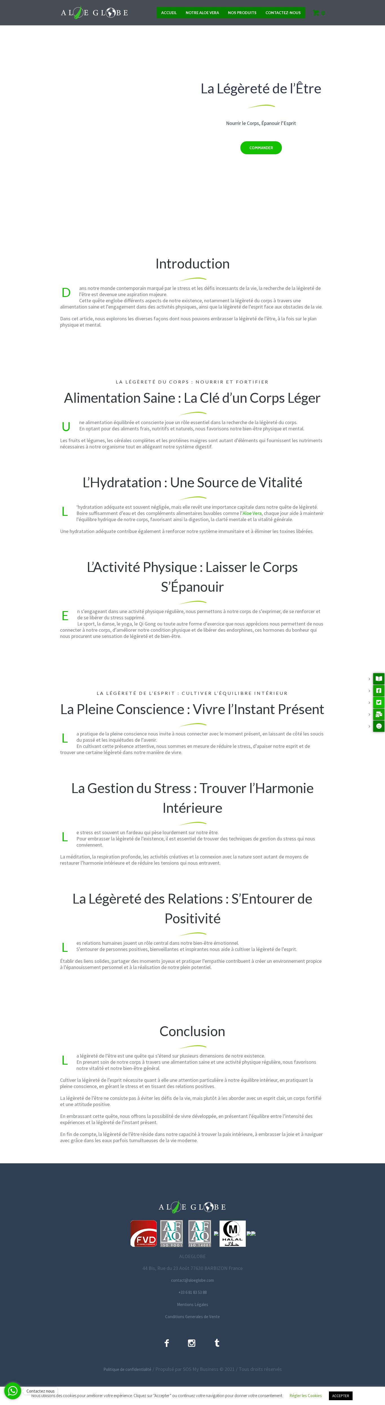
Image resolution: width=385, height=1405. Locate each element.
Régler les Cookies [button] (305, 1395)
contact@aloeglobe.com (192, 1280)
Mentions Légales (192, 1304)
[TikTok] (216, 1343)
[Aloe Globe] (192, 1207)
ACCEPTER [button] (340, 1395)
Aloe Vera (252, 513)
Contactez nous (40, 1391)
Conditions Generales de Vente (192, 1316)
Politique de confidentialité (127, 1369)
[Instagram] (191, 1343)
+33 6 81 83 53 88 (192, 1292)
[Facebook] (167, 1343)
